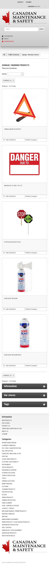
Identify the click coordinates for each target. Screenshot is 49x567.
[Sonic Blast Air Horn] (24, 276)
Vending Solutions (8, 481)
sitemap (28, 2)
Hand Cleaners (7, 503)
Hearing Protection (8, 500)
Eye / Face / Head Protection (11, 448)
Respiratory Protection (10, 525)
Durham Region (9, 41)
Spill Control (7, 527)
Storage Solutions (8, 473)
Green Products (7, 497)
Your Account (8, 36)
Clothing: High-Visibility (10, 462)
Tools (4, 478)
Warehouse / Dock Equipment (12, 530)
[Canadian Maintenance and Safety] (24, 18)
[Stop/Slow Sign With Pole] (24, 220)
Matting (5, 516)
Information (10, 386)
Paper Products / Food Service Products (16, 522)
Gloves (4, 495)
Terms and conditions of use (12, 428)
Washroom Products (9, 533)
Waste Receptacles (8, 536)
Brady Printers (7, 484)
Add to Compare (32, 140)
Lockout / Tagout (8, 508)
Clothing (5, 486)
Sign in (6, 39)
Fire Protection (7, 492)
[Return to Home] (4, 54)
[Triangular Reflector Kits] (24, 107)
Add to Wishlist (10, 140)
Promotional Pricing (9, 443)
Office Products (7, 467)
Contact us (6, 426)
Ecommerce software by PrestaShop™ (15, 562)
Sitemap (4, 434)
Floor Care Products (9, 459)
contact (20, 2)
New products (7, 420)
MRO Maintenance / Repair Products (14, 511)
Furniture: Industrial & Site (11, 453)
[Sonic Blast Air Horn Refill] (24, 333)
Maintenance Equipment (10, 519)
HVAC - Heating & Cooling (10, 505)
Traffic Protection (13, 55)
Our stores (9, 395)
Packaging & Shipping (9, 470)
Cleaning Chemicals (9, 445)
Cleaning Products (8, 489)
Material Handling (8, 514)
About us (5, 431)
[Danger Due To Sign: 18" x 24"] (24, 164)
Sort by (4, 74)
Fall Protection (7, 451)
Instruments (6, 464)
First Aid (5, 456)
